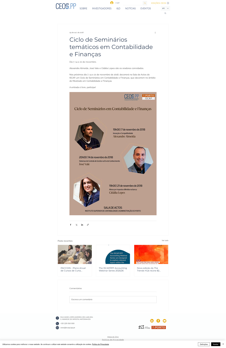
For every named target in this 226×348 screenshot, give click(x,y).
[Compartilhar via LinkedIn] (82, 225)
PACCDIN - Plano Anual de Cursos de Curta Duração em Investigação (74, 269)
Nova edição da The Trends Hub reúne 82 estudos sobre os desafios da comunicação (150, 269)
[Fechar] (223, 344)
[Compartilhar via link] (88, 225)
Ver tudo (165, 240)
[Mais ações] (155, 32)
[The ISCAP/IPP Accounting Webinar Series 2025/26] (113, 254)
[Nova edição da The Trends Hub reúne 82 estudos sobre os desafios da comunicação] (151, 254)
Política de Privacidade (100, 344)
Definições (204, 344)
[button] (165, 13)
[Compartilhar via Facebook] (70, 225)
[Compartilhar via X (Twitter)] (76, 225)
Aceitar (215, 344)
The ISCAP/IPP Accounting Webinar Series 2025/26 (113, 269)
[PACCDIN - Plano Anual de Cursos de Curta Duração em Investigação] (75, 254)
